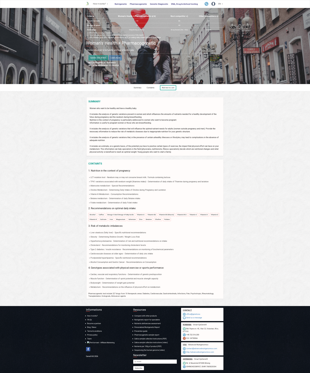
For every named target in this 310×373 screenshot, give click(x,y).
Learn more (115, 58)
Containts (150, 88)
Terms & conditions (94, 331)
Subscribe (138, 368)
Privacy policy (92, 335)
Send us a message (194, 318)
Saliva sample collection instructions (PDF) (150, 339)
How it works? (99, 4)
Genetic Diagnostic (159, 4)
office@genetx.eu (193, 314)
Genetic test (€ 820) (98, 58)
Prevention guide (140, 331)
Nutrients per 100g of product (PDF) (148, 346)
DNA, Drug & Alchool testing (184, 4)
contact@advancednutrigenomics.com (201, 348)
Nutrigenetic (121, 4)
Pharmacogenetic (138, 4)
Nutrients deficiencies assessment (147, 323)
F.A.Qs (89, 320)
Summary (137, 88)
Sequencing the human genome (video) (149, 350)
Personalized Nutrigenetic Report (147, 327)
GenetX (89, 356)
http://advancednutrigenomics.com (200, 352)
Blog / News (91, 327)
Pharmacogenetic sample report (146, 335)
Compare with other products (145, 316)
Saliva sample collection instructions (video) (151, 342)
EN (219, 4)
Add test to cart (168, 88)
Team (89, 339)
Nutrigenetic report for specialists (147, 320)
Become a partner (94, 323)
